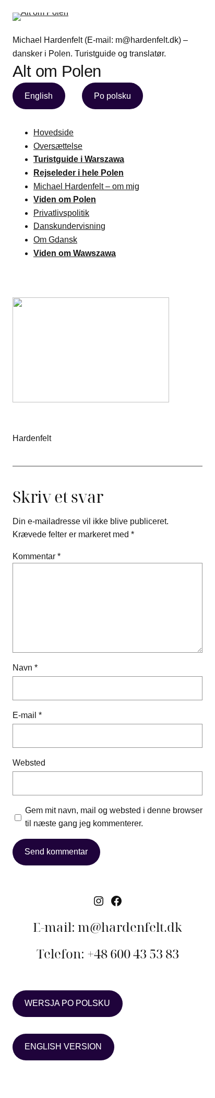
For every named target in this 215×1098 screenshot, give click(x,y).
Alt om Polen (57, 71)
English (39, 95)
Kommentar (37, 556)
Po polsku (112, 95)
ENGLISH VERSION (63, 1046)
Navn (25, 667)
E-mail (27, 715)
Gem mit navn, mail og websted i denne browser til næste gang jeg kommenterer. (113, 817)
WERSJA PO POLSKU (67, 1003)
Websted (29, 762)
